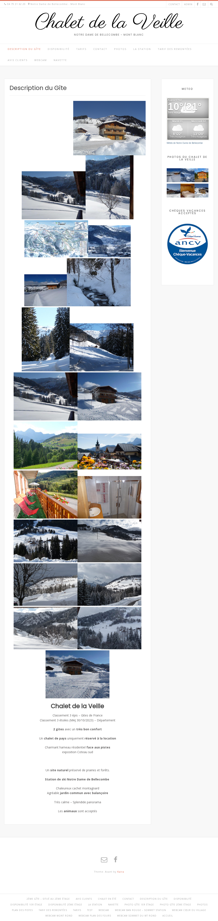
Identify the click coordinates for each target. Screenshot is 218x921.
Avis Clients (17, 60)
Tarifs (81, 49)
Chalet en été (107, 898)
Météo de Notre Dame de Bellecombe (185, 142)
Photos (120, 49)
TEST (90, 910)
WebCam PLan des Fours (95, 915)
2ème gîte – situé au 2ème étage (48, 898)
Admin (188, 4)
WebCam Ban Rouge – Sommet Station (140, 910)
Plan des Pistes (22, 910)
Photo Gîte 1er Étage (139, 904)
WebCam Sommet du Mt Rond (136, 915)
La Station (142, 49)
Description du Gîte (24, 49)
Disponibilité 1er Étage (26, 904)
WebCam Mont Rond (59, 915)
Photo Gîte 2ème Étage (175, 904)
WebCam (40, 60)
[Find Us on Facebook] (198, 4)
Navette (60, 60)
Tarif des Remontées (175, 49)
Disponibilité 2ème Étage (65, 904)
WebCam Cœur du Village (189, 910)
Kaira (120, 871)
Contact (174, 4)
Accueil (167, 915)
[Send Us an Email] (204, 4)
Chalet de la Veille (109, 23)
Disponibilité (58, 49)
